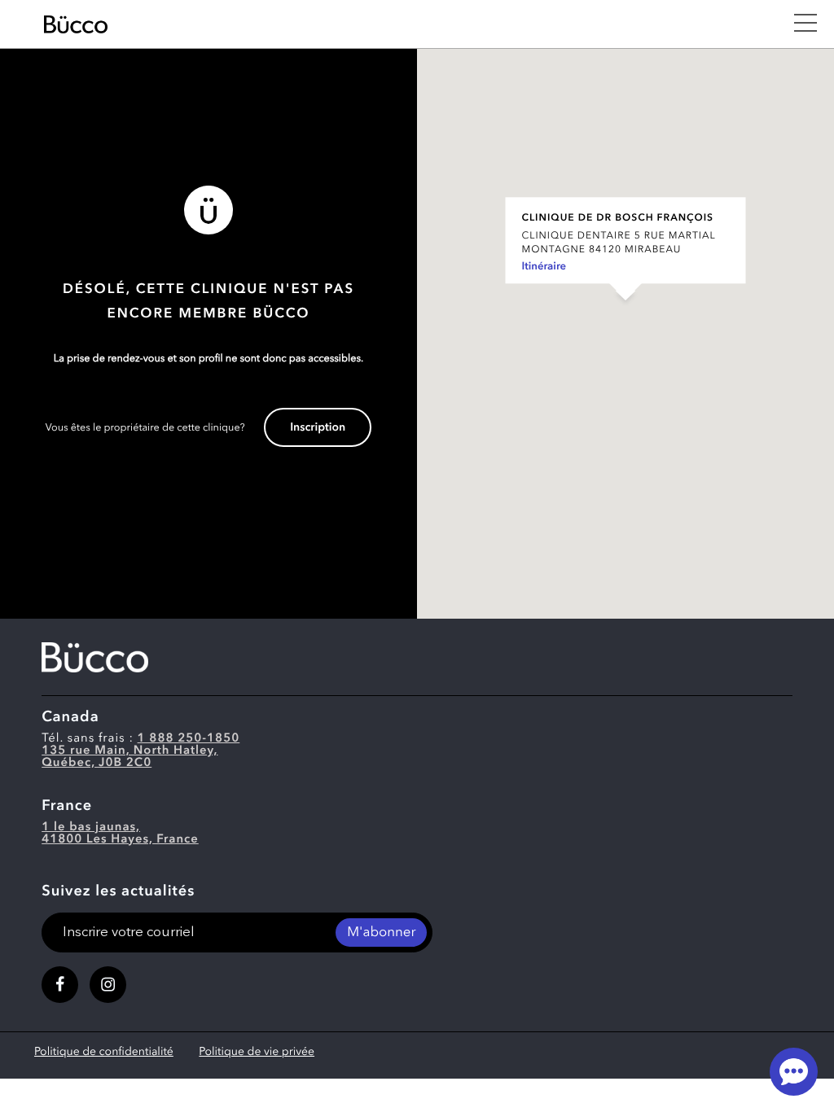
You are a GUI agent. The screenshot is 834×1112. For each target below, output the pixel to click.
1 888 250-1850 (189, 739)
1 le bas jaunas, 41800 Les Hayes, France (120, 833)
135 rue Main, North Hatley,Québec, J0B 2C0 (129, 757)
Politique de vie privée (256, 1052)
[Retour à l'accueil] (409, 24)
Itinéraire (544, 267)
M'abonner (381, 933)
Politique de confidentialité (103, 1052)
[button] (625, 317)
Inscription (317, 428)
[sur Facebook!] (60, 984)
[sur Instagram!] (108, 984)
